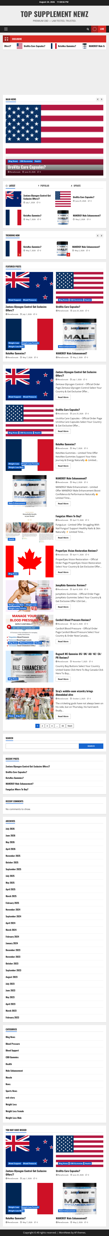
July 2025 (10, 876)
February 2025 (12, 903)
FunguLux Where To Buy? (62, 248)
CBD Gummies (76, 300)
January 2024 (12, 943)
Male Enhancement (67, 346)
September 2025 (13, 869)
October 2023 (12, 963)
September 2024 (13, 916)
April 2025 (10, 889)
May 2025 (10, 882)
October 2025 (12, 862)
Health (88, 300)
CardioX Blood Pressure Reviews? (30, 630)
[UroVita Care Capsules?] (79, 288)
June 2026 (10, 835)
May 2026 (10, 842)
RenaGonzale (15, 172)
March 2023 (11, 1010)
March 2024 (11, 929)
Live (102, 29)
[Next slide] (101, 99)
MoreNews (65, 1232)
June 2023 (10, 990)
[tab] (22, 186)
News (11, 716)
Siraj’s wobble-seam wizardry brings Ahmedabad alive (30, 704)
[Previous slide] (97, 99)
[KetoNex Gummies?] (54, 140)
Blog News (63, 300)
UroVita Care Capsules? (23, 46)
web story (10, 1097)
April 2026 (10, 849)
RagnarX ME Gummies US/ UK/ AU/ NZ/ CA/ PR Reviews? (30, 666)
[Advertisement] (54, 71)
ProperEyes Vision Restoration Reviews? (30, 561)
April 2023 (10, 1004)
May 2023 (10, 997)
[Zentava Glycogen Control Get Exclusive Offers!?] (29, 288)
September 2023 (13, 970)
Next (70, 725)
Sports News (11, 1091)
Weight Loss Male (48, 161)
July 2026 (10, 828)
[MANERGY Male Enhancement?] (79, 334)
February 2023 (12, 1017)
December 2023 (13, 950)
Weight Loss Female (30, 161)
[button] (6, 29)
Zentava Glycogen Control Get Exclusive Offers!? (13, 199)
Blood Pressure (29, 300)
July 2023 (10, 983)
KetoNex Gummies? (56, 46)
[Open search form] (88, 29)
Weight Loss (14, 161)
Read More (64, 398)
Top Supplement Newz (54, 13)
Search (9, 738)
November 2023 (13, 956)
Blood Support (15, 300)
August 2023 (11, 977)
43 (63, 725)
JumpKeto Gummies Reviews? (30, 596)
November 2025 (13, 855)
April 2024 (10, 923)
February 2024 (12, 936)
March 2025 (11, 896)
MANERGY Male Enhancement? (92, 46)
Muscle (9, 1077)
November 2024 (13, 909)
